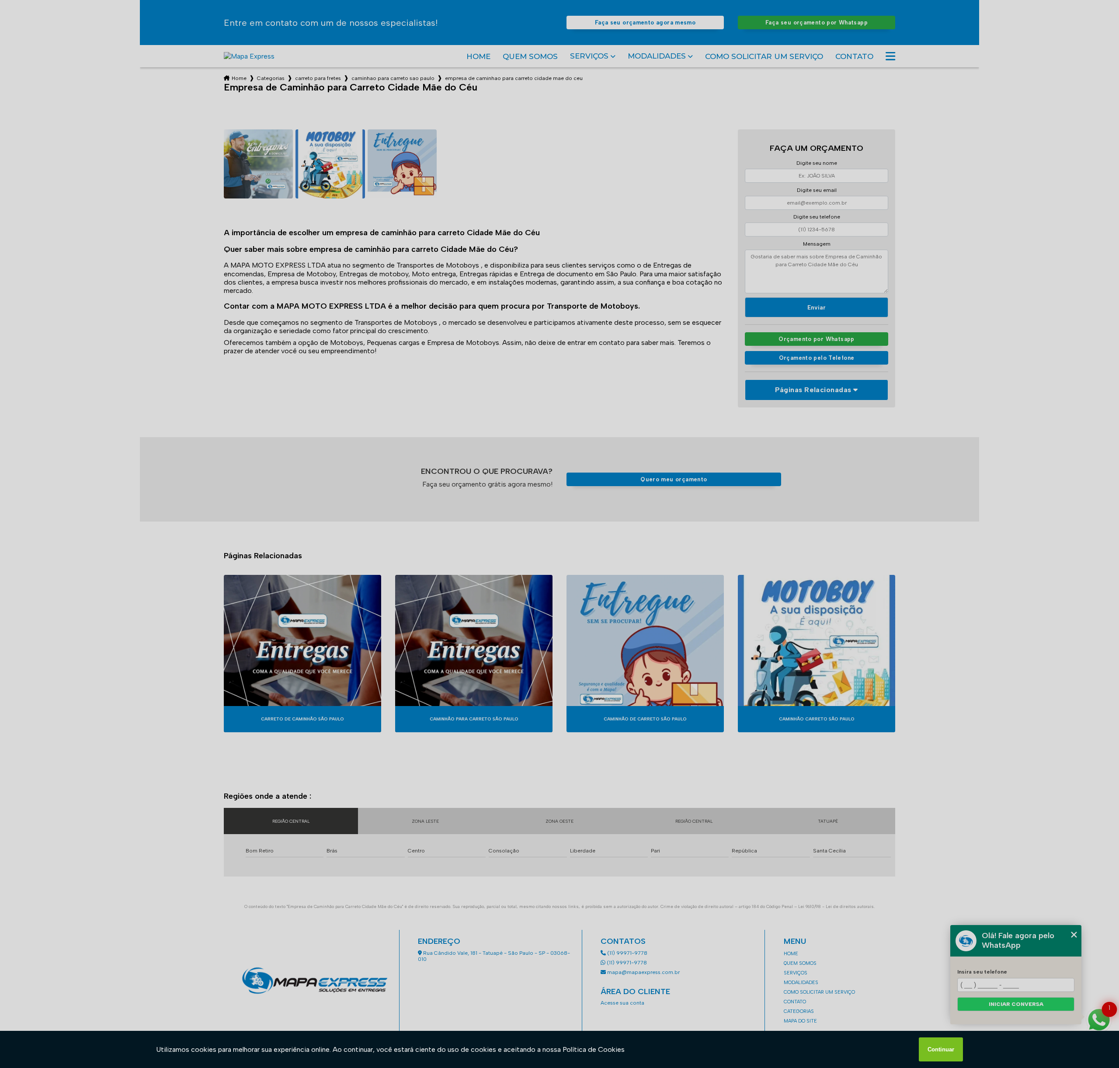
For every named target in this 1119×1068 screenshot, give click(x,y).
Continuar (941, 1049)
